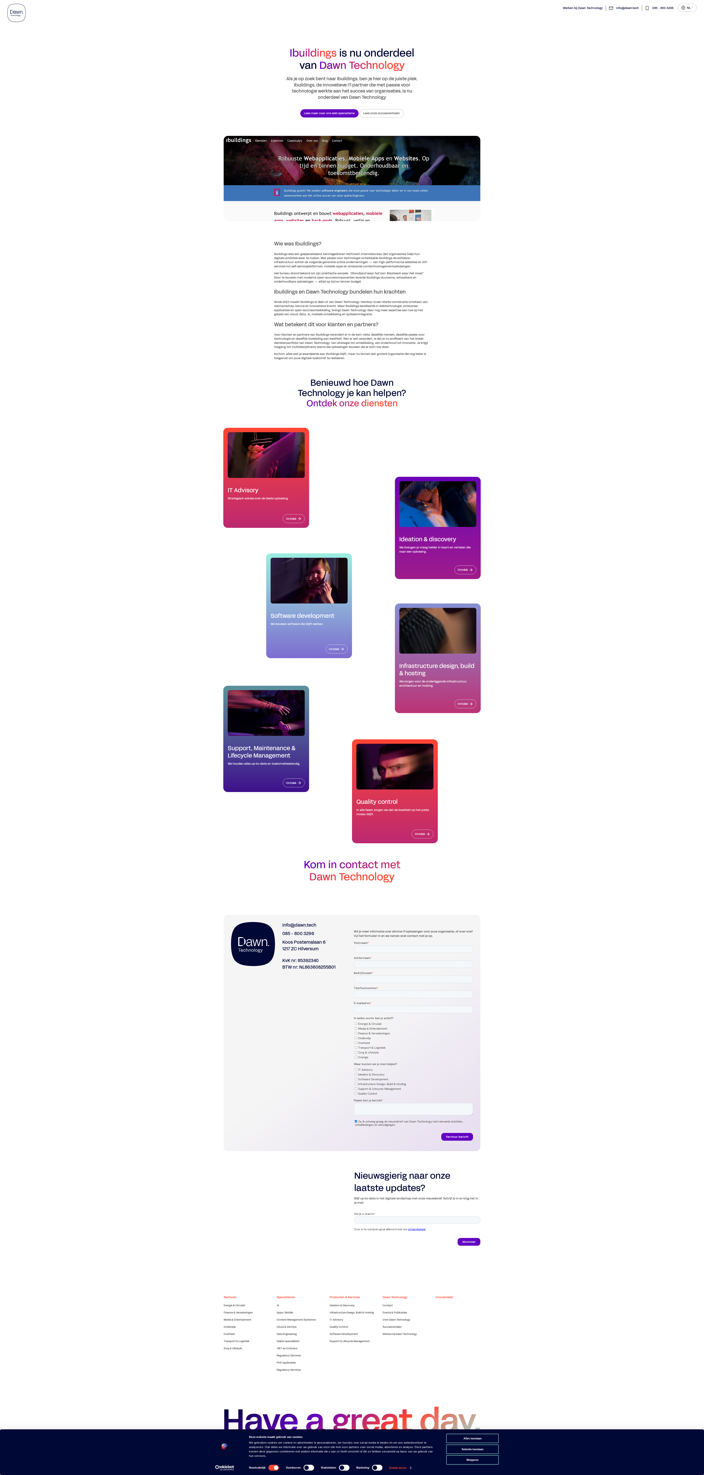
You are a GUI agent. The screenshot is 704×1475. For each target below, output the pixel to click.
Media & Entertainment (237, 1320)
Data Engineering (287, 1334)
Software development (302, 616)
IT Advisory (243, 490)
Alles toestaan (472, 1438)
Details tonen (397, 1467)
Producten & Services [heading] (345, 1297)
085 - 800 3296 (663, 8)
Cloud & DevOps (286, 1327)
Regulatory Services (289, 1355)
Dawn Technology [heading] (395, 1297)
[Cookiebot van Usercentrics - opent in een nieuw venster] (225, 1468)
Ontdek (291, 519)
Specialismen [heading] (286, 1297)
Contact (388, 1305)
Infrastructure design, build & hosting (436, 669)
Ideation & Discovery (342, 1305)
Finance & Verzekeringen (238, 1312)
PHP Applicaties (286, 1362)
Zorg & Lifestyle (233, 1348)
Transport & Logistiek (236, 1341)
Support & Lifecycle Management (350, 1341)
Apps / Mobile (285, 1312)
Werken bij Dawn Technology (583, 8)
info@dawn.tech (627, 8)
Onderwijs (230, 1327)
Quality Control (339, 1327)
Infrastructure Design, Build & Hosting (352, 1312)
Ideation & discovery (427, 539)
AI (278, 1305)
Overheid (229, 1334)
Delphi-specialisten (288, 1341)
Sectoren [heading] (230, 1297)
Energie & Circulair (234, 1305)
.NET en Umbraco (287, 1348)
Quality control (377, 802)
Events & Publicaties (395, 1312)
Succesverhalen (392, 1327)
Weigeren (472, 1459)
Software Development (344, 1334)
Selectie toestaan (472, 1449)
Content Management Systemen (296, 1320)
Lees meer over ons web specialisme (329, 113)
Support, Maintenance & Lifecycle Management (262, 752)
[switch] (309, 1468)
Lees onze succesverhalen (381, 113)
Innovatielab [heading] (444, 1297)
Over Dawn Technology (396, 1320)
